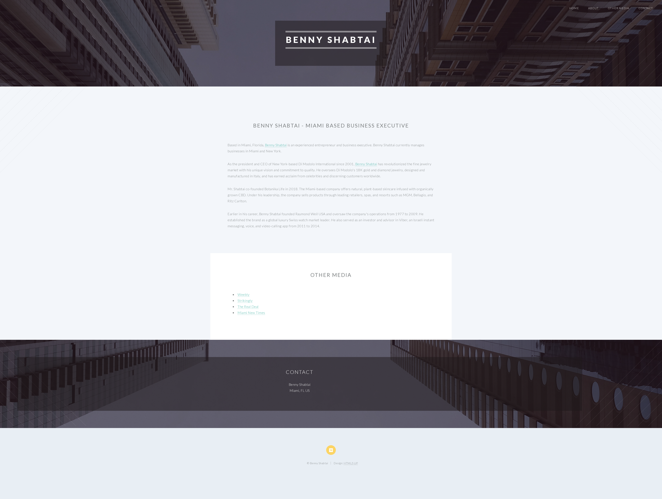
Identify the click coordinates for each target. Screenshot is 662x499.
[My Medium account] (331, 450)
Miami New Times (251, 312)
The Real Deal (248, 306)
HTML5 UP (351, 463)
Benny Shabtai (276, 145)
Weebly (243, 294)
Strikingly (245, 300)
